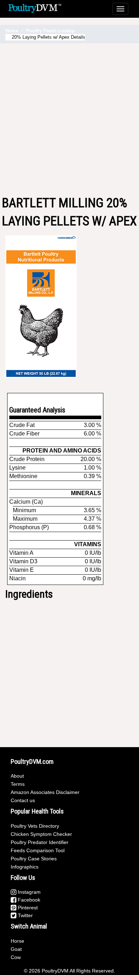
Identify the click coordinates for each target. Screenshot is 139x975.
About (17, 776)
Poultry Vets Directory (35, 826)
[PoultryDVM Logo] (34, 7)
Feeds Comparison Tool (38, 850)
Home (11, 30)
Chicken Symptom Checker (41, 834)
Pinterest (27, 907)
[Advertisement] (69, 119)
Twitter (24, 915)
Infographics (24, 867)
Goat (16, 949)
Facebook (28, 900)
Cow (16, 957)
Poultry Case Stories (34, 858)
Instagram (28, 892)
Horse (17, 941)
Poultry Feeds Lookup (50, 30)
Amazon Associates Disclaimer (45, 792)
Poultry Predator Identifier (39, 842)
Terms (18, 784)
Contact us (23, 800)
